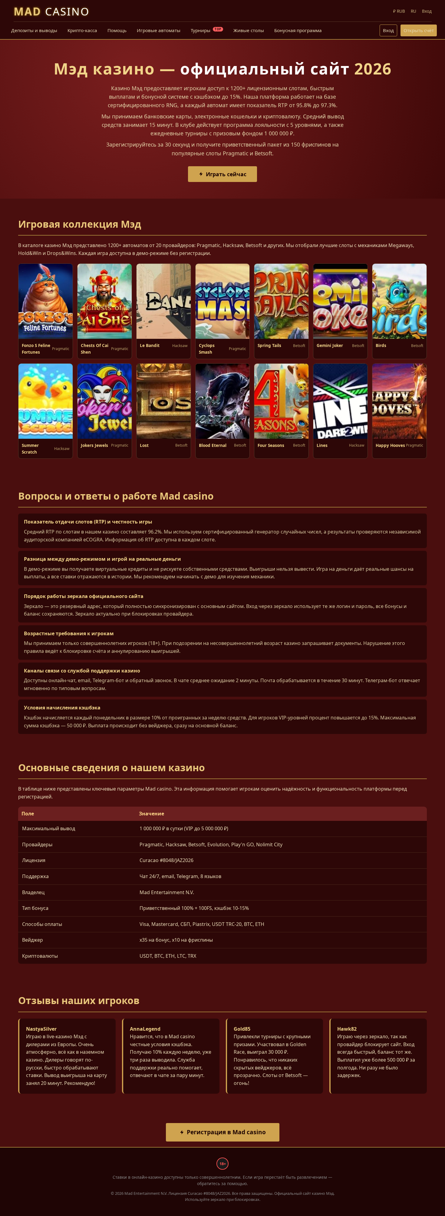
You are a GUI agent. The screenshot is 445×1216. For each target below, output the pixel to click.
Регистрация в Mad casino (226, 1132)
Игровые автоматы (158, 30)
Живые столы (248, 30)
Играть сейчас (226, 174)
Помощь (117, 30)
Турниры (206, 30)
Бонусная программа (298, 30)
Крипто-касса (82, 30)
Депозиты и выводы (34, 30)
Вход (388, 30)
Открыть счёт (419, 30)
